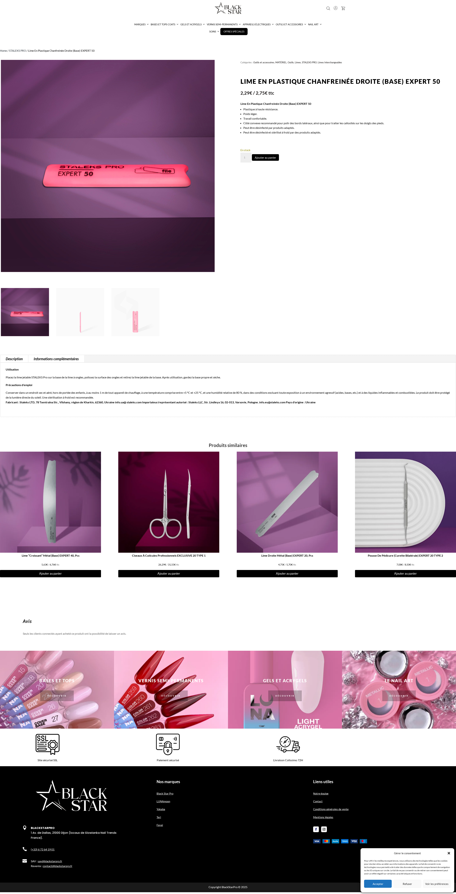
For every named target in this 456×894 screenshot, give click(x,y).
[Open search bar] (328, 8)
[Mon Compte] (336, 8)
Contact (318, 801)
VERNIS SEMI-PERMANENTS (222, 24)
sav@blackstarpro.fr (50, 861)
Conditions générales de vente (331, 809)
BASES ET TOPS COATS (163, 24)
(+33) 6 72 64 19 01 (43, 849)
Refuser (407, 883)
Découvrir (57, 695)
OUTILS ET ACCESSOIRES (289, 24)
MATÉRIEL (281, 62)
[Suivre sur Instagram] (324, 829)
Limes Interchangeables (330, 62)
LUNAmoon (163, 801)
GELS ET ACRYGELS (191, 24)
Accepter (378, 883)
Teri (159, 817)
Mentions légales (323, 817)
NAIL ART (313, 24)
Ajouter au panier (265, 157)
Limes (298, 62)
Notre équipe (320, 793)
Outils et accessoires (263, 62)
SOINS (212, 31)
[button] (449, 853)
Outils (291, 62)
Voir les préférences (437, 883)
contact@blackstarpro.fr (57, 866)
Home (3, 50)
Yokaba (161, 809)
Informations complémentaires (56, 359)
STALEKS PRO (17, 50)
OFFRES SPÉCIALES (234, 31)
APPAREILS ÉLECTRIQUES (257, 24)
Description (14, 359)
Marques (140, 24)
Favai (160, 825)
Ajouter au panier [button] (50, 573)
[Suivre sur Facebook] (316, 829)
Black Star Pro (165, 793)
